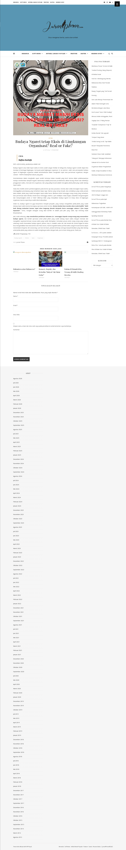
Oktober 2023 (17, 519)
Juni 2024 (16, 485)
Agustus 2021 (17, 625)
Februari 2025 (17, 451)
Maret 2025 (17, 446)
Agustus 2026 (17, 378)
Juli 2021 (16, 629)
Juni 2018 (16, 765)
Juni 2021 (16, 633)
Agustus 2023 (17, 527)
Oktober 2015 (17, 820)
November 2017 (18, 795)
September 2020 (18, 671)
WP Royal (29, 846)
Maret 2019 (17, 727)
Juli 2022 (16, 578)
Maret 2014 (17, 833)
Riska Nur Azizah (97, 245)
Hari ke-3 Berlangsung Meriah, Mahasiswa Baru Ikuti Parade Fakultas (101, 83)
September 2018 (18, 752)
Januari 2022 (17, 603)
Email (15, 305)
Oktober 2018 (17, 748)
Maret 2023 (17, 548)
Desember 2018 (18, 739)
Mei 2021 (16, 637)
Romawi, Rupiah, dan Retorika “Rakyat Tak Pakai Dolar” (49, 272)
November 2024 (18, 463)
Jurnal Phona (21, 242)
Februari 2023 (17, 553)
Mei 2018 (16, 769)
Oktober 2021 (17, 616)
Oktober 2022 (17, 565)
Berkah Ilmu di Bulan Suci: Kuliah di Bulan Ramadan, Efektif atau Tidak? (102, 224)
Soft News (23, 2)
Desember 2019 (18, 701)
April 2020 (16, 684)
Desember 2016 (18, 807)
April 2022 (16, 591)
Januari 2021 (17, 654)
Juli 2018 (16, 761)
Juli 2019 (16, 714)
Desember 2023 (18, 510)
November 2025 (18, 417)
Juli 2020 (16, 676)
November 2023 (18, 514)
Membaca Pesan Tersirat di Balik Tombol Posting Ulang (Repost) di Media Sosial (102, 70)
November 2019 (18, 705)
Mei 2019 (16, 718)
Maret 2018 (17, 778)
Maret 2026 (17, 400)
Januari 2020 (17, 697)
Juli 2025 (16, 434)
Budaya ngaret (18, 238)
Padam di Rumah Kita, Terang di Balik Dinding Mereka (74, 272)
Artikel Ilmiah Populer (35, 2)
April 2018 (16, 773)
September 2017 (18, 803)
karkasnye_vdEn (97, 233)
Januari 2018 (17, 786)
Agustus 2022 (17, 574)
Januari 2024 (17, 506)
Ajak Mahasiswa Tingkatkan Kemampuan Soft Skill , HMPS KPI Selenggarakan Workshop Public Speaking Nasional (102, 207)
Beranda (16, 2)
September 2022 (18, 570)
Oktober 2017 (17, 799)
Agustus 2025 (17, 429)
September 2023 (18, 523)
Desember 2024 (18, 459)
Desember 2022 (18, 561)
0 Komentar (54, 150)
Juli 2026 (16, 383)
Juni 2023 (16, 536)
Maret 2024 (17, 497)
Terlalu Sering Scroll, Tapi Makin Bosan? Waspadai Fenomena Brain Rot (101, 146)
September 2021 (18, 620)
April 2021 (16, 642)
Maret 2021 (17, 646)
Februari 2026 (17, 404)
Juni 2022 (16, 582)
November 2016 (18, 812)
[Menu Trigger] (117, 3)
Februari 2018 (17, 782)
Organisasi (40, 238)
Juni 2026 (16, 387)
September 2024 (18, 472)
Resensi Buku (60, 2)
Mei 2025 (16, 438)
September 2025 (18, 425)
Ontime (27, 238)
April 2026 (16, 395)
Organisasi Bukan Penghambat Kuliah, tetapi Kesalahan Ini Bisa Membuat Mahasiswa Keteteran (102, 171)
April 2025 (16, 442)
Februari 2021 (17, 650)
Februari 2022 (17, 599)
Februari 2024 (17, 502)
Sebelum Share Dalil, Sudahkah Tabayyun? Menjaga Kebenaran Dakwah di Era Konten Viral (102, 158)
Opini (51, 138)
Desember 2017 (18, 790)
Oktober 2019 (17, 710)
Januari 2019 (17, 735)
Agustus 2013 (17, 837)
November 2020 (18, 663)
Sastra (52, 2)
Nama (15, 296)
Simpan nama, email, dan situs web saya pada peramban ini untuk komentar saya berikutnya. (42, 326)
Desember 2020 (18, 659)
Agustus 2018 (17, 756)
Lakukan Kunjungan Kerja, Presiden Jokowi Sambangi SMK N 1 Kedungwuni (102, 237)
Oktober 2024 (17, 468)
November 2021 (18, 612)
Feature (46, 2)
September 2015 (18, 824)
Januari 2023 (17, 557)
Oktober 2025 (17, 421)
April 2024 (16, 493)
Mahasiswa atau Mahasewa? (24, 269)
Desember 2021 (18, 608)
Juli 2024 (16, 480)
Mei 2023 (16, 540)
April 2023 (16, 544)
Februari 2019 (17, 731)
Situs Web (16, 314)
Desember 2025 (18, 412)
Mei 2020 (16, 680)
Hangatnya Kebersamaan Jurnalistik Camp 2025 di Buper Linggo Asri (101, 191)
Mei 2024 (16, 489)
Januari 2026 (17, 408)
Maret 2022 (17, 595)
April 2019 (16, 722)
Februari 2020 (17, 693)
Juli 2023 (16, 531)
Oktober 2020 (17, 667)
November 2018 (18, 744)
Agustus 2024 (17, 476)
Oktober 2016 (17, 816)
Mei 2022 (16, 587)
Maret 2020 (17, 688)
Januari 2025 (17, 455)
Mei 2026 (16, 391)
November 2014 (18, 829)
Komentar (16, 330)
